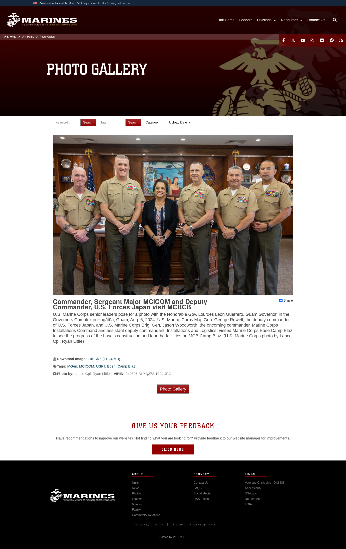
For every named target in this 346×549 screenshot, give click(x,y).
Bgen (111, 366)
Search (88, 122)
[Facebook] (283, 40)
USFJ (100, 366)
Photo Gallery (173, 389)
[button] (116, 3)
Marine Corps (83, 496)
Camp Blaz (126, 366)
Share (288, 300)
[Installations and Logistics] (42, 20)
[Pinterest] (331, 40)
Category (152, 122)
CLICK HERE (173, 449)
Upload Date (178, 122)
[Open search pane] (335, 20)
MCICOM (86, 366)
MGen (72, 366)
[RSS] (341, 40)
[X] (293, 40)
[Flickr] (322, 40)
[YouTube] (303, 40)
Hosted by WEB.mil (171, 536)
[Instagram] (312, 40)
